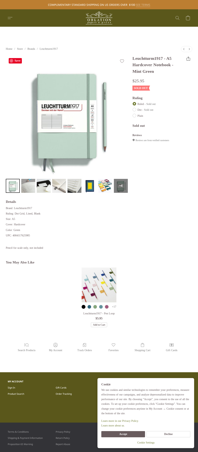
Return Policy (63, 438)
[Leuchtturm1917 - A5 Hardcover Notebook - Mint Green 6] (105, 186)
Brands (31, 48)
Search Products (26, 350)
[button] (99, 18)
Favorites (113, 350)
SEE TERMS (143, 5)
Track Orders (84, 350)
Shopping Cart (142, 350)
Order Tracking (64, 393)
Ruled (146, 104)
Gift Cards (171, 350)
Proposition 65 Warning (20, 444)
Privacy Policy (63, 431)
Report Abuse (63, 444)
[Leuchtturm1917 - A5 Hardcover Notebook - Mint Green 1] (28, 186)
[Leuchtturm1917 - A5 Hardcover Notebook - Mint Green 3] (59, 186)
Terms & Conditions (18, 431)
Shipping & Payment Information (25, 438)
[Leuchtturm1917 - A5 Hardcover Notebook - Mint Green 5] (90, 186)
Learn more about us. (113, 425)
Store (20, 48)
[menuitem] (184, 49)
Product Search (16, 393)
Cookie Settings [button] (145, 442)
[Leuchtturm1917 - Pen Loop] (99, 285)
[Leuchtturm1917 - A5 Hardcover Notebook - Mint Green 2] (44, 186)
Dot (145, 109)
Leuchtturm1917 (49, 48)
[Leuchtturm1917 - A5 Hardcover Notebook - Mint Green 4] (74, 186)
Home (9, 48)
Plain (140, 115)
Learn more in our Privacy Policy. (120, 420)
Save (17, 60)
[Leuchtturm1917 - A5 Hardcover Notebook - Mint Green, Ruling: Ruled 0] (13, 186)
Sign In (11, 387)
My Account (55, 350)
